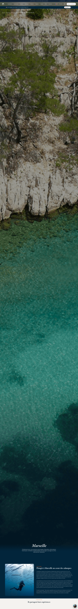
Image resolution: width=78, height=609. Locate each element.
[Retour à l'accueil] (3, 4)
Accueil (3, 12)
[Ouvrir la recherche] (65, 4)
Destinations (8, 12)
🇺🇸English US (67, 7)
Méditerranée (13, 12)
